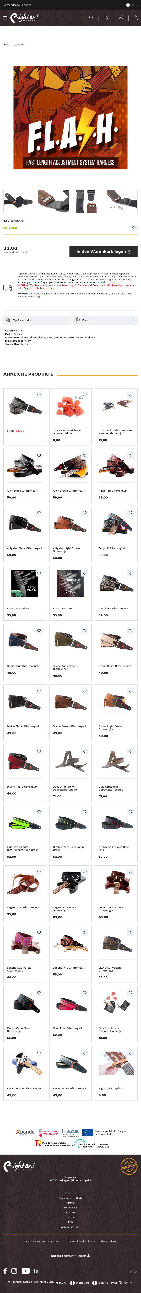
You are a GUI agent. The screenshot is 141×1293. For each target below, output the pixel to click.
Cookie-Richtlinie (106, 1241)
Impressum (57, 1241)
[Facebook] (5, 1271)
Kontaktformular (106, 282)
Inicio (6, 44)
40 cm (27, 340)
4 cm (21, 330)
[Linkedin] (36, 1271)
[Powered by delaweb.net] (134, 1271)
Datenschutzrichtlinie (80, 1241)
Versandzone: (11, 5)
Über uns (71, 1193)
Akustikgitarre (37, 337)
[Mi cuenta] (118, 18)
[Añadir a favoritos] (134, 228)
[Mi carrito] (133, 18)
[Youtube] (25, 1271)
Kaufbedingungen (36, 1241)
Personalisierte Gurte (70, 1198)
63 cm (28, 344)
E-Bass (79, 337)
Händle (71, 1217)
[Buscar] (91, 18)
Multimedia (70, 1207)
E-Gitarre (90, 337)
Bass (49, 337)
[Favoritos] (104, 18)
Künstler (70, 1202)
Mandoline (60, 337)
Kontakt (70, 1212)
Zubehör (19, 44)
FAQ (70, 1222)
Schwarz (19, 334)
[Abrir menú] (5, 18)
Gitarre (24, 337)
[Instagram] (14, 1271)
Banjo (70, 337)
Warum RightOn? (70, 1227)
